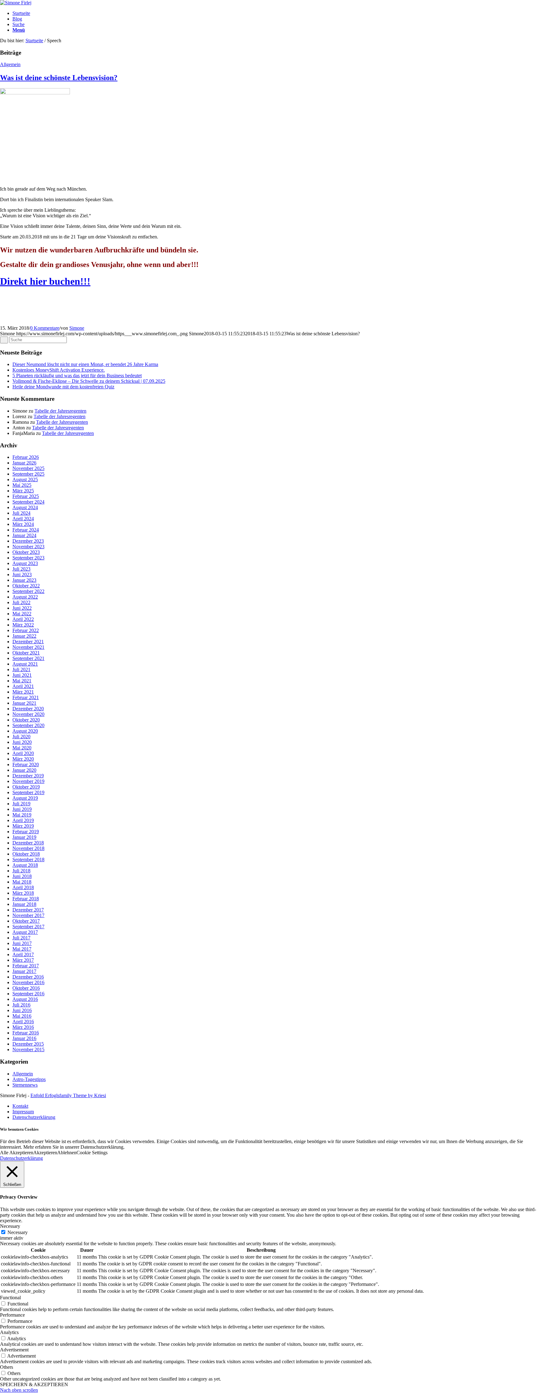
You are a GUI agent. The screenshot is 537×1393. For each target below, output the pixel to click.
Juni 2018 (22, 876)
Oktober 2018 (26, 854)
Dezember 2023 (28, 541)
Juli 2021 (21, 669)
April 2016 (23, 1021)
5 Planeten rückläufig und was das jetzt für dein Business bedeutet (77, 375)
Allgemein (10, 64)
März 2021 (23, 691)
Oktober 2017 (26, 921)
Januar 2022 (24, 636)
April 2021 (23, 686)
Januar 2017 (24, 971)
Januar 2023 (24, 580)
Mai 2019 (21, 814)
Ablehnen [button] (66, 1152)
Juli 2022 (21, 602)
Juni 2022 (22, 608)
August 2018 (25, 865)
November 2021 (28, 647)
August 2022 (25, 596)
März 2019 (23, 826)
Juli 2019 (21, 803)
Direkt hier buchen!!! (45, 281)
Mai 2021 (21, 680)
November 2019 (28, 781)
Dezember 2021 (28, 641)
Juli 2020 (21, 736)
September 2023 (28, 557)
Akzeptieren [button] (45, 1152)
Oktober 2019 (26, 786)
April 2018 (23, 887)
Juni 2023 (22, 574)
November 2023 (28, 546)
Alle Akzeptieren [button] (16, 1152)
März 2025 (23, 490)
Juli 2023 (21, 569)
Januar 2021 (24, 703)
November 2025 (28, 468)
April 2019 (23, 820)
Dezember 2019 (28, 775)
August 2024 (25, 507)
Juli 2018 (21, 870)
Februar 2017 (25, 965)
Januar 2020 (24, 770)
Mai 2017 (21, 949)
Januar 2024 (24, 535)
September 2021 (28, 658)
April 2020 (23, 753)
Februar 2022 (25, 630)
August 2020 (25, 731)
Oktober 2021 (26, 652)
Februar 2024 (25, 529)
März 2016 (23, 1027)
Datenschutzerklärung (21, 1158)
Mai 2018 (21, 881)
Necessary (17, 1232)
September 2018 (28, 859)
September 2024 (28, 501)
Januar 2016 (24, 1038)
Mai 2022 (21, 613)
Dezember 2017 (28, 909)
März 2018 (23, 893)
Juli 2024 (21, 513)
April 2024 (23, 518)
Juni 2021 (22, 675)
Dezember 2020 (28, 708)
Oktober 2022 (26, 585)
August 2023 (25, 563)
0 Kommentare (44, 328)
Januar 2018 (24, 904)
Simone (76, 328)
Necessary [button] (10, 1226)
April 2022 (23, 619)
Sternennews (25, 1085)
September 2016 (28, 993)
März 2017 (23, 960)
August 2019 (25, 798)
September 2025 (28, 474)
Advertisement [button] (14, 1349)
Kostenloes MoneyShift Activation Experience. (58, 370)
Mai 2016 (21, 1016)
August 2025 (25, 479)
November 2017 (28, 915)
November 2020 (28, 714)
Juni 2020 (22, 742)
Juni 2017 (22, 943)
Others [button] (6, 1367)
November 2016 (28, 982)
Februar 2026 (25, 457)
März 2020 (23, 759)
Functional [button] (10, 1297)
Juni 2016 (22, 1010)
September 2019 (28, 792)
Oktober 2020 (26, 719)
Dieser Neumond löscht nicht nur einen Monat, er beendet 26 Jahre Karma (85, 364)
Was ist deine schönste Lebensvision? (58, 78)
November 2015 (28, 1049)
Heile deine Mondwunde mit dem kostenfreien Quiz (63, 386)
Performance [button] (12, 1315)
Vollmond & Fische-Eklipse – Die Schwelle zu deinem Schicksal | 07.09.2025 (88, 381)
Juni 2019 (22, 809)
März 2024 (23, 524)
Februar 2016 (25, 1032)
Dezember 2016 (28, 976)
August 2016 (25, 999)
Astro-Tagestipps (29, 1079)
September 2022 (28, 591)
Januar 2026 (24, 462)
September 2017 (28, 926)
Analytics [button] (9, 1332)
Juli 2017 (21, 937)
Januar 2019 (24, 837)
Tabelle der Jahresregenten (60, 411)
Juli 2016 (21, 1004)
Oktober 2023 (26, 552)
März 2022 (23, 624)
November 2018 (28, 848)
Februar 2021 (25, 697)
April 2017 (23, 954)
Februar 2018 (25, 898)
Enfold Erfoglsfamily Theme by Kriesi (68, 1095)
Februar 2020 (25, 764)
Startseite (34, 40)
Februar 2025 (25, 496)
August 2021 (25, 664)
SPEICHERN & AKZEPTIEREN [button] (34, 1384)
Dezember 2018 (28, 842)
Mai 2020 (21, 747)
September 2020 (28, 725)
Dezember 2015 (28, 1044)
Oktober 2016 (26, 988)
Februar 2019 (25, 831)
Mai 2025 (21, 485)
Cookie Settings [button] (92, 1152)
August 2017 (25, 932)
